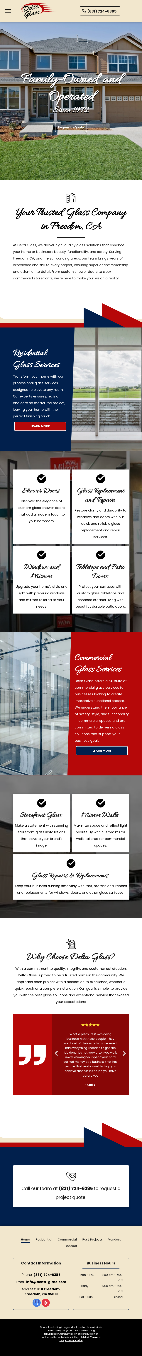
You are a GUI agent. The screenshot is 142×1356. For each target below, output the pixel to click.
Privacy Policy (74, 1317)
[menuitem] (25, 1216)
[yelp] (46, 1280)
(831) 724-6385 (46, 1251)
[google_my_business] (37, 1280)
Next (125, 1044)
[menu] (8, 11)
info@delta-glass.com (46, 1259)
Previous (56, 1044)
